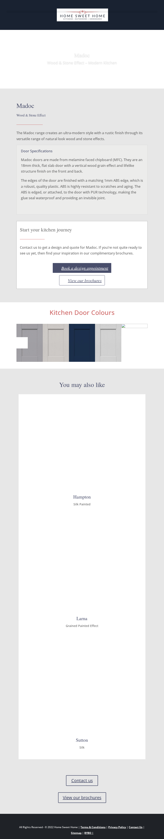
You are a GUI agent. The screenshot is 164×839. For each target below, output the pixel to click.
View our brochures (85, 280)
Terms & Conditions (93, 827)
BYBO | (89, 833)
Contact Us (135, 827)
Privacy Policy (117, 827)
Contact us (82, 780)
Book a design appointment (84, 268)
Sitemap (76, 833)
